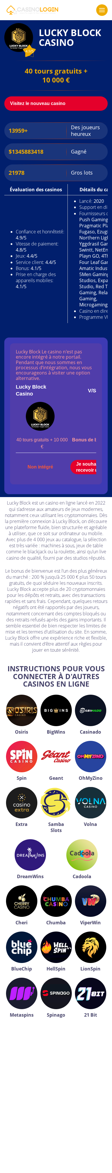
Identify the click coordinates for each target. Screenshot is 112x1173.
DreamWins (30, 876)
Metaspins (22, 1015)
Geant (56, 778)
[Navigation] (102, 10)
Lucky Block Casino (31, 390)
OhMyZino (91, 778)
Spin (22, 778)
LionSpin (90, 969)
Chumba (56, 922)
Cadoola (82, 876)
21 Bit (90, 1015)
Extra (22, 824)
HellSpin (56, 969)
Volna (90, 824)
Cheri (22, 922)
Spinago (56, 1015)
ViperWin (90, 922)
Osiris (21, 732)
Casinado (90, 732)
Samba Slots (56, 827)
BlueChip (21, 969)
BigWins (56, 732)
